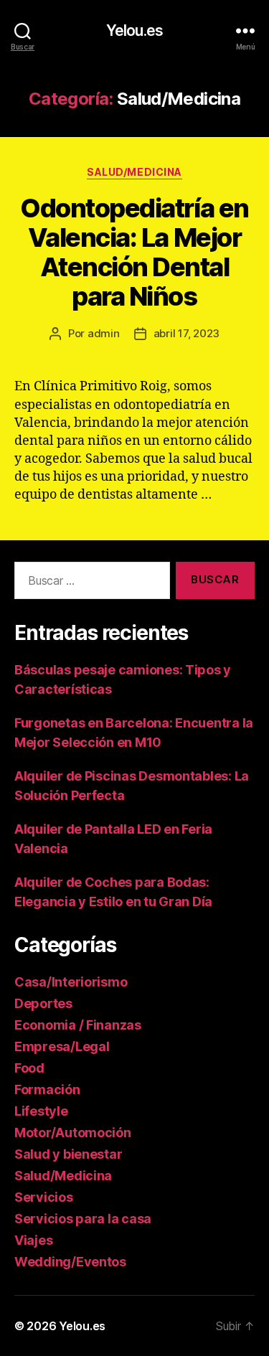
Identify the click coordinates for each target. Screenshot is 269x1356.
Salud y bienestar (68, 1154)
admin (104, 333)
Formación (47, 1089)
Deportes (43, 1003)
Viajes (33, 1240)
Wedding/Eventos (70, 1261)
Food (29, 1067)
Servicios (43, 1197)
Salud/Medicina (134, 172)
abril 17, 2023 (187, 333)
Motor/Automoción (72, 1132)
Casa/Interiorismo (70, 981)
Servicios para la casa (82, 1218)
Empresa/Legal (62, 1046)
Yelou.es (134, 30)
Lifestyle (41, 1111)
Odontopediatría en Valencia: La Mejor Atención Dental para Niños (134, 252)
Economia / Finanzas (77, 1024)
